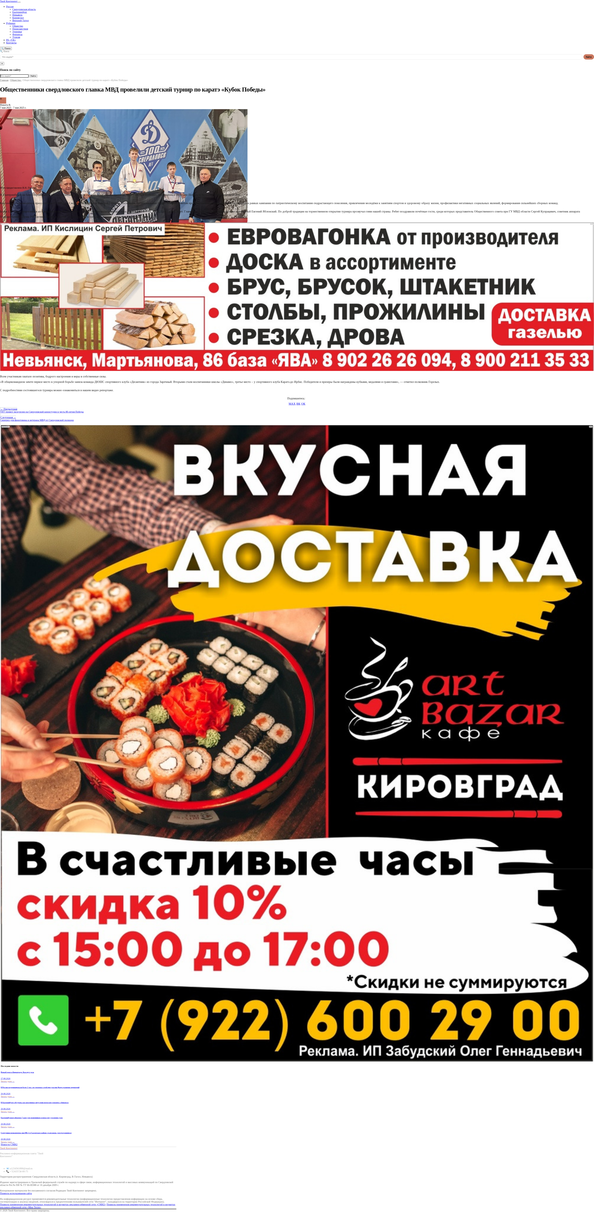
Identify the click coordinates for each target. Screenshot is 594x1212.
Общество (17, 26)
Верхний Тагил (20, 20)
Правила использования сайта (16, 1193)
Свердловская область (24, 9)
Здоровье (17, 31)
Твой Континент (9, 1)
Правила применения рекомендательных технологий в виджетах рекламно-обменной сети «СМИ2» (53, 1204)
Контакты (11, 42)
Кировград (18, 17)
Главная (4, 80)
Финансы (17, 34)
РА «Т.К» (11, 40)
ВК (298, 403)
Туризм (16, 37)
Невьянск (17, 15)
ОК (303, 403)
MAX (292, 403)
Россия (9, 6)
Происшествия (20, 29)
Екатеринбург (19, 12)
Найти (589, 57)
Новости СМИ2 (9, 1144)
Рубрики (10, 23)
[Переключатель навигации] (19, 2)
